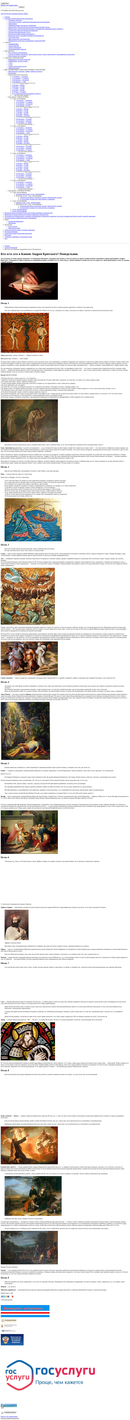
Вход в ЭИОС (23, 13)
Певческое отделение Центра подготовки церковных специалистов (27, 214)
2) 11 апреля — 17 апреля (20, 78)
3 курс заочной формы (19, 209)
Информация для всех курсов (18, 61)
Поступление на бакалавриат (17, 52)
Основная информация (15, 221)
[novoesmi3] (33, 541)
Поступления (12, 226)
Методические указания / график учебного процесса (25, 71)
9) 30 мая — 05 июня (19, 92)
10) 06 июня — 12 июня (24, 119)
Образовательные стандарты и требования (22, 25)
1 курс (10, 63)
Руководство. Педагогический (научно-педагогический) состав (28, 27)
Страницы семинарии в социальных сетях (18, 237)
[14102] (29, 675)
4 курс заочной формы (19, 211)
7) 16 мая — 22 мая (18, 88)
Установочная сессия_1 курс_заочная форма (30, 194)
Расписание (12, 73)
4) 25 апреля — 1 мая (19, 81)
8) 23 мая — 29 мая (18, 90)
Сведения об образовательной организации (19, 18)
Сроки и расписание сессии (17, 66)
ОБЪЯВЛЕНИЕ (13, 44)
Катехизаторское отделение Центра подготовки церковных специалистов (29, 213)
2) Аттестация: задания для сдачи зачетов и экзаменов (37, 199)
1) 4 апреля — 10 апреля (20, 76)
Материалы (12, 223)
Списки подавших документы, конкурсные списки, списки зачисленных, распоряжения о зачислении (41, 54)
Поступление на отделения (17, 56)
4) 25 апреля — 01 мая (23, 105)
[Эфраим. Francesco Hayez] (17, 939)
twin (6, 238)
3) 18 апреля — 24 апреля (20, 80)
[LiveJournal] (10, 1296)
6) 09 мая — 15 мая (18, 87)
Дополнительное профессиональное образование (21, 218)
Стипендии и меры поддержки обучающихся (23, 30)
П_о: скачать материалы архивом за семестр (26, 93)
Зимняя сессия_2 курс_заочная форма (28, 202)
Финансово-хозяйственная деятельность (21, 34)
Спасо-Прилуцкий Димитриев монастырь (18, 233)
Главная (7, 17)
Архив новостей (13, 46)
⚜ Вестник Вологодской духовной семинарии (20, 230)
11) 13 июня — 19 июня (23, 121)
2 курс (10, 64)
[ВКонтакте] (2, 1296)
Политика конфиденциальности (10, 1418)
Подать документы (12, 13)
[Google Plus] (12, 1296)
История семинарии (11, 232)
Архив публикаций (14, 47)
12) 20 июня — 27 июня (24, 122)
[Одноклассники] (6, 1296)
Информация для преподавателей (19, 59)
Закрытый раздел (14, 68)
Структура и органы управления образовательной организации (29, 22)
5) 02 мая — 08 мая (18, 85)
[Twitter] (4, 1296)
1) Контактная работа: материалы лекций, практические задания (41, 197)
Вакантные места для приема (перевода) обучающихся (26, 35)
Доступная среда (13, 37)
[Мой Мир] (8, 1296)
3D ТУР (3, 13)
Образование (12, 24)
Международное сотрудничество (19, 39)
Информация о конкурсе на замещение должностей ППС (26, 41)
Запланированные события (17, 49)
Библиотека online (14, 228)
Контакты (8, 235)
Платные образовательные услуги (19, 32)
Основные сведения (14, 20)
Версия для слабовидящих (9, 5)
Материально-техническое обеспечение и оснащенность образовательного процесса (35, 29)
